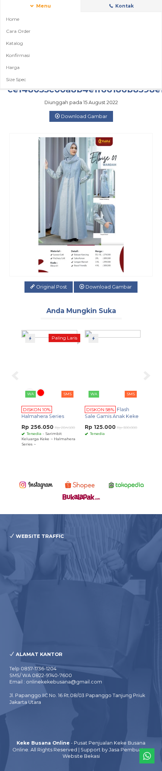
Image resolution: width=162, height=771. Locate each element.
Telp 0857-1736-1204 (33, 668)
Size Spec (16, 79)
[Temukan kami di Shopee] (81, 484)
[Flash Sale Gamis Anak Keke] (113, 365)
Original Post (51, 287)
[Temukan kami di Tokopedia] (126, 484)
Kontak (124, 6)
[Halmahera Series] (49, 365)
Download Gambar (83, 116)
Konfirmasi (18, 55)
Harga (13, 67)
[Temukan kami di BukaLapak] (81, 496)
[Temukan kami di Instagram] (36, 484)
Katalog (14, 43)
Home (12, 19)
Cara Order (18, 31)
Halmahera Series (42, 416)
